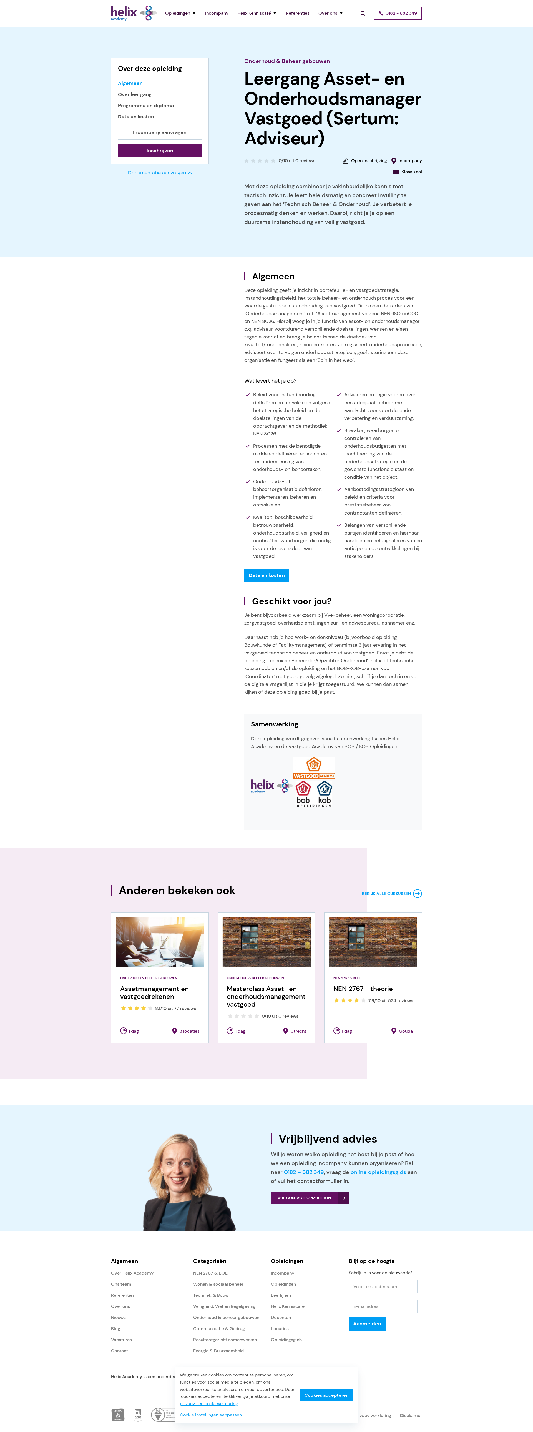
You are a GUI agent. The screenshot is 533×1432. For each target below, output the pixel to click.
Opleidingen (177, 13)
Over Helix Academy (132, 1273)
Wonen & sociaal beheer (218, 1284)
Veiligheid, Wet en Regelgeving (224, 1306)
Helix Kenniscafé (254, 13)
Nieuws (118, 1317)
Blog (115, 1328)
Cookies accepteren (327, 1395)
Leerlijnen (281, 1295)
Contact (119, 1351)
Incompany (216, 13)
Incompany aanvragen (160, 132)
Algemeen (130, 83)
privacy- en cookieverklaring (209, 1403)
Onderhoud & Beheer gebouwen (287, 61)
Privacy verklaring (372, 1415)
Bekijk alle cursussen (386, 893)
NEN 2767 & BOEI (211, 1273)
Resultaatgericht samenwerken (225, 1340)
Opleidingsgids (286, 1340)
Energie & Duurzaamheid (218, 1351)
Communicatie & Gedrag (219, 1328)
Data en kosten (136, 117)
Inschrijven (160, 150)
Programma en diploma (146, 105)
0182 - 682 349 (401, 13)
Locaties (280, 1328)
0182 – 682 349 (304, 1172)
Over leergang (135, 94)
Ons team (121, 1284)
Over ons (327, 13)
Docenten (281, 1317)
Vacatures (121, 1340)
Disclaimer (411, 1415)
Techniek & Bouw (210, 1295)
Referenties (298, 13)
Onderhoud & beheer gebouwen (226, 1317)
